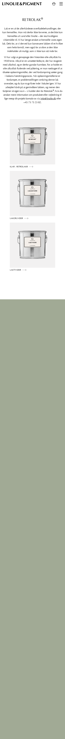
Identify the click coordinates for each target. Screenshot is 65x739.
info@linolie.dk (48, 98)
